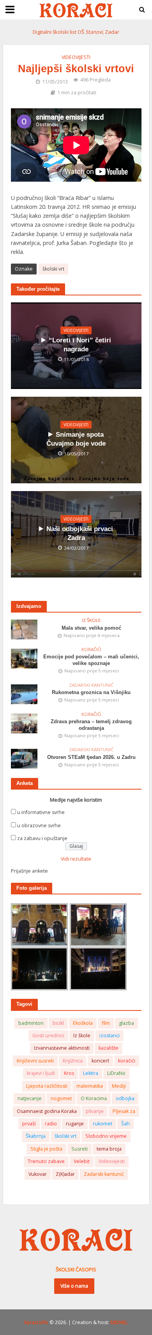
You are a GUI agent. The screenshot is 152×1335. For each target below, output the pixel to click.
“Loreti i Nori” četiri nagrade (80, 344)
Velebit (82, 1161)
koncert (100, 1060)
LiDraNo (116, 1073)
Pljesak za (124, 1111)
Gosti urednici (48, 1035)
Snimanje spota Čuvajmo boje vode (76, 439)
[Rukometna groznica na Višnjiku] (24, 694)
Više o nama (74, 1286)
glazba (126, 1023)
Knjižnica (73, 1060)
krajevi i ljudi (41, 1073)
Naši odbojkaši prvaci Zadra (79, 533)
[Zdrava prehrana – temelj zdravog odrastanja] (24, 722)
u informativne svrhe (41, 812)
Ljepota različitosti (46, 1086)
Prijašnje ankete (29, 871)
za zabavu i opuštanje (42, 838)
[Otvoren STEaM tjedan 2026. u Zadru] (24, 758)
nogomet (61, 1098)
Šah (125, 1123)
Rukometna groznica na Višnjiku (91, 692)
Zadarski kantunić (91, 685)
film (106, 1023)
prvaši (29, 1123)
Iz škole (91, 620)
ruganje (75, 1123)
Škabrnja (36, 1136)
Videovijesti (76, 57)
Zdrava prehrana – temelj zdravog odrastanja (91, 725)
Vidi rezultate (76, 859)
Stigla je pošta (46, 1149)
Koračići (91, 649)
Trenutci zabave (46, 1161)
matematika (89, 1086)
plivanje (95, 1111)
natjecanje (30, 1098)
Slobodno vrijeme (106, 1136)
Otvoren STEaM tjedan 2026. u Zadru (91, 757)
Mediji (119, 1086)
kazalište (108, 1048)
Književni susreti (35, 1060)
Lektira (90, 1073)
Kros (69, 1073)
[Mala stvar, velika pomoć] (24, 629)
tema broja (109, 1149)
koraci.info (36, 1322)
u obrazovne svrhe (39, 825)
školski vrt (53, 269)
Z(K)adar (65, 1174)
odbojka (125, 1098)
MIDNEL (119, 1322)
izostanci (109, 1035)
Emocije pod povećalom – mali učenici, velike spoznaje (91, 660)
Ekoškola (83, 1023)
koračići (126, 1060)
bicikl (58, 1023)
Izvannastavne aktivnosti (62, 1048)
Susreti (79, 1149)
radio (51, 1123)
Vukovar (37, 1174)
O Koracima (94, 1098)
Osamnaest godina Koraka (47, 1111)
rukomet (102, 1123)
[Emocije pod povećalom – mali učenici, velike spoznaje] (24, 658)
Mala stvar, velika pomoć (91, 628)
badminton (31, 1023)
